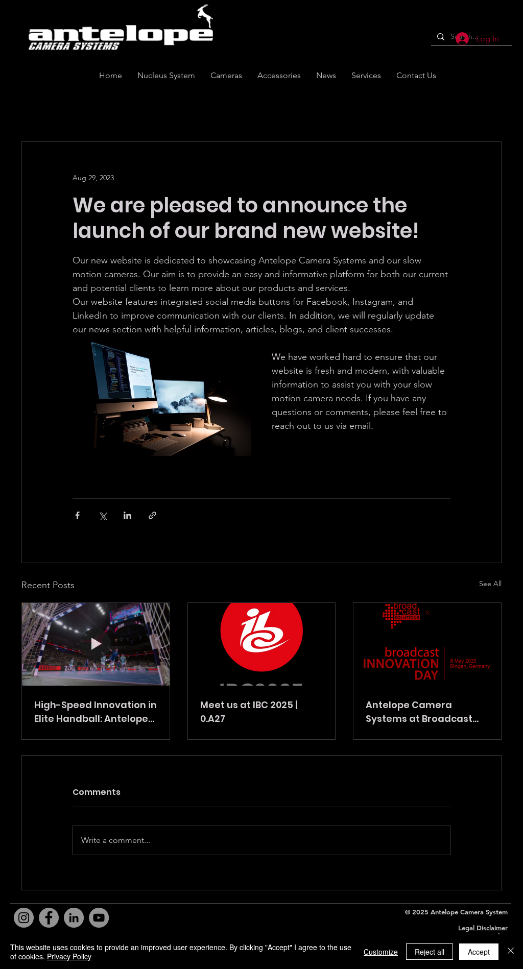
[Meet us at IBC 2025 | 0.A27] (262, 644)
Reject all (429, 952)
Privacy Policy (69, 956)
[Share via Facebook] (77, 515)
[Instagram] (24, 918)
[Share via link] (152, 515)
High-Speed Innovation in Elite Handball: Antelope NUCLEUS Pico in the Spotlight (95, 711)
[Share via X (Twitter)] (102, 515)
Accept (479, 952)
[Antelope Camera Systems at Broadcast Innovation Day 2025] (427, 644)
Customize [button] (381, 952)
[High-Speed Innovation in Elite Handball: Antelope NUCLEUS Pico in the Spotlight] (96, 644)
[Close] (511, 951)
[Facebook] (49, 918)
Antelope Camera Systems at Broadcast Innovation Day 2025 (419, 711)
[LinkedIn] (74, 918)
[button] (416, 75)
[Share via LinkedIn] (127, 515)
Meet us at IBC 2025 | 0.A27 (248, 711)
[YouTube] (99, 918)
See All (490, 583)
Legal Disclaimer (483, 928)
